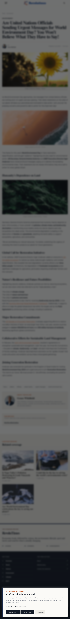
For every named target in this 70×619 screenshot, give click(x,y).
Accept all (27, 612)
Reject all (12, 612)
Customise (40, 612)
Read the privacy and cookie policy (16, 606)
